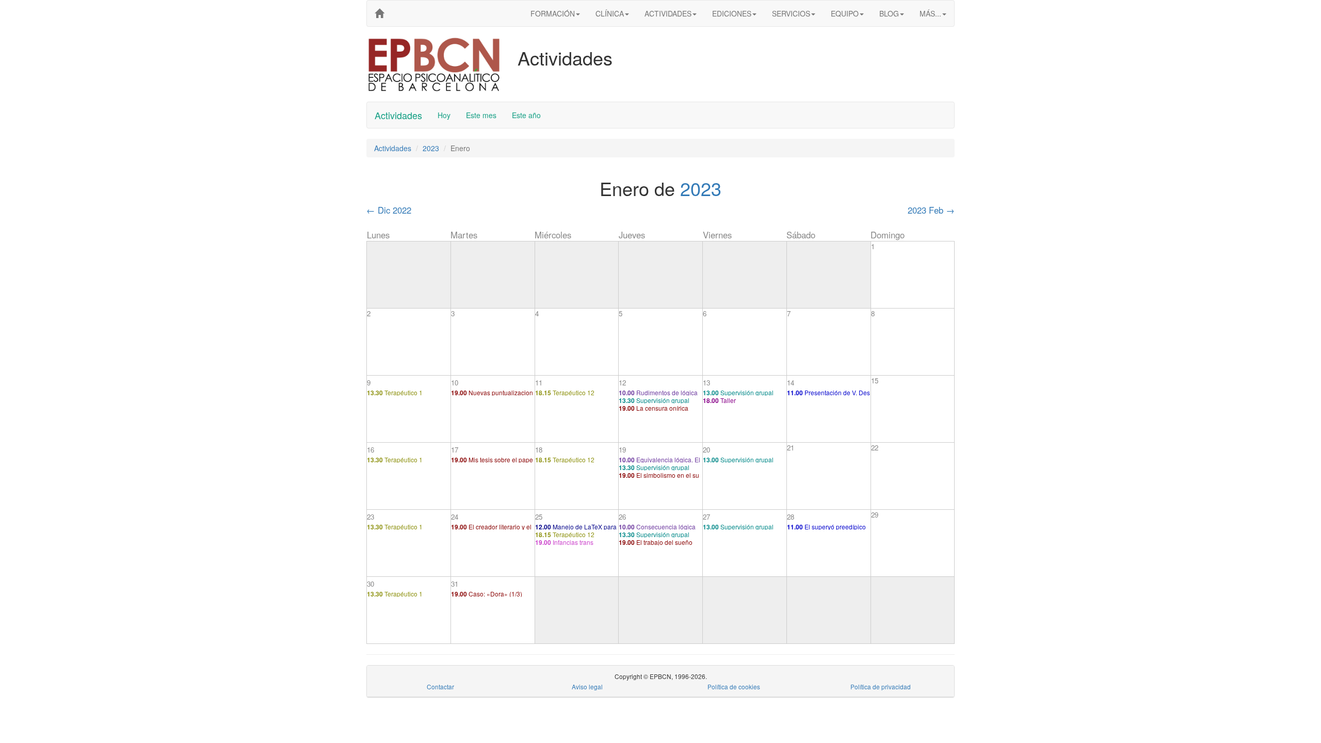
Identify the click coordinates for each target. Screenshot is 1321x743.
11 (538, 382)
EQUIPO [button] (845, 13)
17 (454, 450)
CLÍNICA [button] (609, 13)
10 (454, 382)
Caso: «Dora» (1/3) (486, 593)
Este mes (481, 115)
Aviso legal (587, 686)
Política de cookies (733, 686)
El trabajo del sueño (655, 542)
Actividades (398, 115)
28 (790, 517)
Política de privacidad (880, 686)
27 (706, 517)
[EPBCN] (379, 13)
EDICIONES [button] (731, 13)
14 (790, 382)
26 (622, 517)
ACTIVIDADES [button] (668, 13)
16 (370, 450)
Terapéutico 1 (395, 392)
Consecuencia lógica (657, 526)
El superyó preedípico (826, 526)
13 (706, 382)
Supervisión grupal (654, 400)
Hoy (444, 115)
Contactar (440, 686)
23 (370, 517)
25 (538, 517)
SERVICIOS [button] (791, 13)
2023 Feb (931, 210)
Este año (526, 115)
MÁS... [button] (930, 13)
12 (622, 382)
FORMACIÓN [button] (552, 13)
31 (454, 584)
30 (370, 584)
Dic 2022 (388, 210)
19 (622, 450)
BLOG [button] (889, 13)
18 (538, 450)
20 (706, 450)
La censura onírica (653, 407)
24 (454, 517)
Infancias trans (564, 542)
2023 (431, 148)
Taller (719, 400)
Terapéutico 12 (564, 392)
